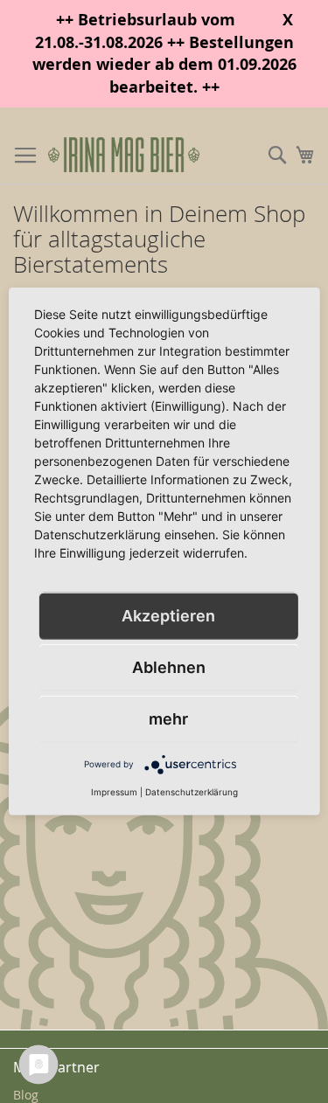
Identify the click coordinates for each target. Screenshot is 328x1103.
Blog (25, 1094)
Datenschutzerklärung (191, 792)
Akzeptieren (168, 616)
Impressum (114, 792)
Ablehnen (169, 667)
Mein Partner (56, 1067)
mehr (168, 719)
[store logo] (123, 155)
